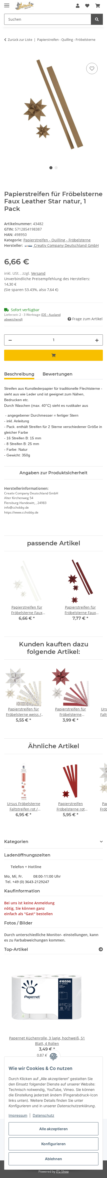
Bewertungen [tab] (57, 374)
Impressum (18, 1115)
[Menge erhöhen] (97, 340)
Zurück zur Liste (20, 39)
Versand (38, 273)
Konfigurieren (53, 1144)
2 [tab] (56, 167)
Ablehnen (53, 1159)
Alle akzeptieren (53, 1129)
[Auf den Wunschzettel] (92, 68)
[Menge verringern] (10, 340)
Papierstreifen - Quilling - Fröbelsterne (57, 240)
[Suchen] (97, 19)
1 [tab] (50, 167)
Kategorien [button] (16, 841)
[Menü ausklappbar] (6, 3)
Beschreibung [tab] (19, 374)
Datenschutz (43, 1115)
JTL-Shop (62, 1171)
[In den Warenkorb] (8, 56)
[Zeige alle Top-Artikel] (101, 949)
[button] (77, 6)
